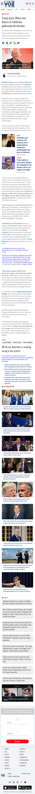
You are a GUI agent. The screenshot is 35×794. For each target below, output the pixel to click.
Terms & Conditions (14, 776)
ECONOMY (7, 757)
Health (29, 9)
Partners (22, 766)
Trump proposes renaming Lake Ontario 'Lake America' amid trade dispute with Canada (16, 500)
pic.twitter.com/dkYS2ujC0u (23, 262)
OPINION (7, 766)
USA (16, 9)
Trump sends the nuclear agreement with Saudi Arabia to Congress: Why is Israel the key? (17, 659)
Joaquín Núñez (13, 73)
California (7, 342)
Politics (6, 14)
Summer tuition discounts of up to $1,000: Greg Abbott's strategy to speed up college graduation (17, 407)
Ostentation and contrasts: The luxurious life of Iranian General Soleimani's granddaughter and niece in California (23, 145)
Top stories (28, 342)
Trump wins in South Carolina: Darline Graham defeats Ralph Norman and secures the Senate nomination (16, 431)
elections (17, 342)
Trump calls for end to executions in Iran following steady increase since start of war (17, 544)
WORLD (22, 755)
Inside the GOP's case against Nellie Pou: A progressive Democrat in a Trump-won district (16, 590)
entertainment (24, 760)
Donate (3, 9)
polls (13, 112)
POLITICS (22, 9)
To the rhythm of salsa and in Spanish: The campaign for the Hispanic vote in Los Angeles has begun (24, 165)
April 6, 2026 (27, 264)
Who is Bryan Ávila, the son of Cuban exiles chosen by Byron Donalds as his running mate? (18, 522)
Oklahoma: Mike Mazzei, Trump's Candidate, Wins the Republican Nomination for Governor (18, 366)
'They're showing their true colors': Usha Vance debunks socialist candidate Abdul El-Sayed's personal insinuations (16, 477)
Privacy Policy (26, 774)
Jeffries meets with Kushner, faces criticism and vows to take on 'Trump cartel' (17, 454)
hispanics (10, 9)
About (10, 774)
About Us (7, 768)
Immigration (23, 757)
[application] (17, 693)
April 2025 (8, 235)
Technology (23, 763)
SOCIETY (7, 760)
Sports (7, 763)
